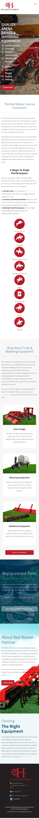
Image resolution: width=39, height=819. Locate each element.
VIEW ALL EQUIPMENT (19, 552)
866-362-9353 (30, 191)
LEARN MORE (8, 87)
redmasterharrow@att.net (20, 796)
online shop (5, 395)
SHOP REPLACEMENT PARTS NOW (19, 609)
